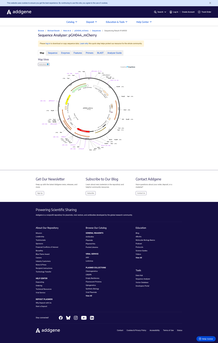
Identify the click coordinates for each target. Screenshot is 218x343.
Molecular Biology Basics (145, 240)
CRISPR (88, 275)
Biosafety (39, 251)
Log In (175, 12)
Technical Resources (44, 289)
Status (179, 330)
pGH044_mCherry (81, 31)
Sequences (96, 31)
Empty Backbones (92, 278)
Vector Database (142, 282)
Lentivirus (89, 261)
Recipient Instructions (44, 268)
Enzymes (65, 53)
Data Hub (139, 275)
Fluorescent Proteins (94, 282)
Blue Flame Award (42, 254)
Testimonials (41, 240)
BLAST (100, 53)
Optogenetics (91, 285)
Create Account (188, 12)
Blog (137, 233)
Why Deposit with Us (43, 303)
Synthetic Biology (92, 289)
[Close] (209, 3)
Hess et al (67, 31)
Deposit (90, 21)
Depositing (40, 282)
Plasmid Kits (90, 244)
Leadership (40, 237)
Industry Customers (43, 261)
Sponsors (39, 244)
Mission (39, 233)
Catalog (70, 21)
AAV (87, 257)
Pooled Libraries (92, 247)
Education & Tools (115, 21)
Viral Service (40, 293)
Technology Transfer (43, 272)
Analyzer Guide (114, 53)
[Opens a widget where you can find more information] (206, 339)
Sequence (52, 53)
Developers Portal (142, 286)
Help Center (142, 21)
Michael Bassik (53, 31)
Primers (89, 53)
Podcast (139, 244)
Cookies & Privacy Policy (136, 330)
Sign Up (40, 193)
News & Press (41, 265)
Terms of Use (168, 330)
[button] (160, 12)
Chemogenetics (92, 271)
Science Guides (141, 251)
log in (48, 43)
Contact (120, 330)
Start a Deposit (41, 306)
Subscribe (90, 193)
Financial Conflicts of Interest (47, 247)
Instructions (43, 64)
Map (42, 53)
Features (78, 53)
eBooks (138, 237)
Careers (39, 258)
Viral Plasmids (91, 292)
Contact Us (141, 193)
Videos (138, 254)
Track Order (206, 12)
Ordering (39, 286)
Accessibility (155, 330)
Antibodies (90, 237)
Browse (41, 31)
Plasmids (89, 240)
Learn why (84, 43)
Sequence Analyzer (143, 279)
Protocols (139, 247)
